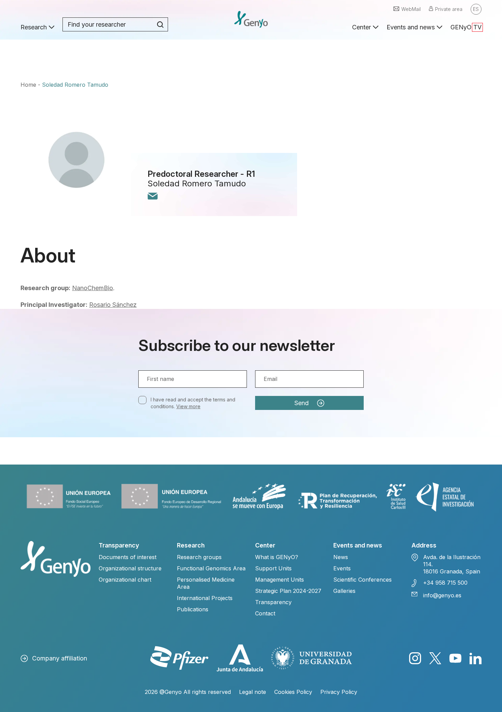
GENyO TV (466, 27)
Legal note (252, 691)
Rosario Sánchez (113, 304)
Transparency (273, 602)
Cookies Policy (293, 691)
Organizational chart (125, 579)
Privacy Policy (338, 691)
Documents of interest (127, 557)
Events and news (411, 27)
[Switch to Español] (476, 9)
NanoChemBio (92, 287)
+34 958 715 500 (445, 582)
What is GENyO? (276, 557)
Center (361, 27)
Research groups (199, 557)
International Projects (205, 598)
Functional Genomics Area (211, 568)
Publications (192, 609)
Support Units (273, 568)
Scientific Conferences (362, 579)
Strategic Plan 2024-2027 (288, 590)
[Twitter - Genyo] (435, 658)
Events (342, 568)
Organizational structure (130, 568)
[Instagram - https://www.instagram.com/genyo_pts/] (415, 658)
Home (28, 84)
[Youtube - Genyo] (455, 658)
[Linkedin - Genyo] (476, 658)
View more (188, 406)
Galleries (344, 590)
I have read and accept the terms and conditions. (193, 403)
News (340, 557)
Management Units (279, 579)
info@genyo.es (442, 595)
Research (33, 27)
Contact (265, 613)
